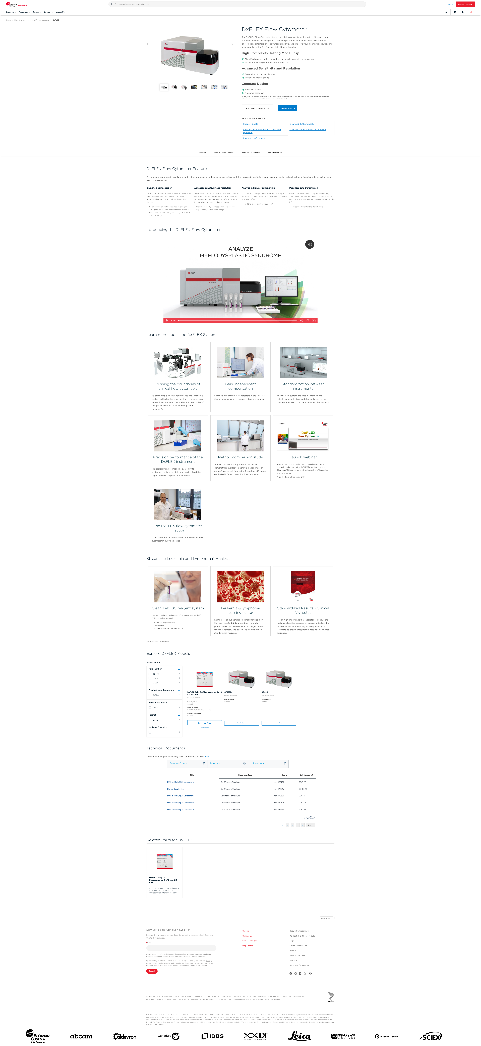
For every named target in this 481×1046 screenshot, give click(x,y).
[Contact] (446, 12)
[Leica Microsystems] (299, 1037)
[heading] (150, 674)
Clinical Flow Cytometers (39, 20)
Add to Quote (204, 727)
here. (207, 756)
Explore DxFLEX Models (224, 153)
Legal (291, 941)
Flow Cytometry (20, 20)
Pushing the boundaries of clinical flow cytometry (262, 131)
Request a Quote (465, 4)
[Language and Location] (471, 12)
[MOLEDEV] (343, 1036)
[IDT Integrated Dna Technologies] (256, 1036)
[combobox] (237, 4)
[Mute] (301, 320)
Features (203, 153)
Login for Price (204, 723)
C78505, (228, 692)
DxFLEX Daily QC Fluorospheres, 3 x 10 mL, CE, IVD (163, 880)
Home (8, 20)
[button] (111, 4)
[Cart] (455, 12)
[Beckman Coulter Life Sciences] (16, 4)
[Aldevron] (125, 1037)
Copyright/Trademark (299, 931)
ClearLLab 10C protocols (301, 124)
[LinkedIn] (300, 974)
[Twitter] (305, 974)
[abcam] (81, 1037)
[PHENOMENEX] (387, 1036)
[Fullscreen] (314, 320)
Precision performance (254, 138)
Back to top (328, 918)
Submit (152, 971)
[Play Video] (166, 320)
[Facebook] (290, 974)
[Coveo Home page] (309, 818)
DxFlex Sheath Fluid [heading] (175, 789)
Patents (292, 951)
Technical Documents (250, 153)
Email (149, 943)
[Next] (232, 44)
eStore (450, 4)
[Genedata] (168, 1037)
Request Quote (250, 124)
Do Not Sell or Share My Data (302, 936)
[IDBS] (212, 1037)
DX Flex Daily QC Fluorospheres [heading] (181, 782)
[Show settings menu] (308, 320)
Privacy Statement (297, 955)
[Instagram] (295, 974)
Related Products (274, 153)
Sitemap (293, 960)
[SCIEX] (430, 1036)
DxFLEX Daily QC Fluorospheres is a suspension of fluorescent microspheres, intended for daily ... (164, 890)
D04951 (265, 692)
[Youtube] (310, 974)
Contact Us (247, 936)
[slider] (237, 320)
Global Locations (249, 941)
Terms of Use (160, 963)
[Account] (463, 12)
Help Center (247, 946)
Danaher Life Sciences (299, 965)
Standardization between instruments (307, 129)
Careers (245, 931)
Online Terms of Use (298, 946)
